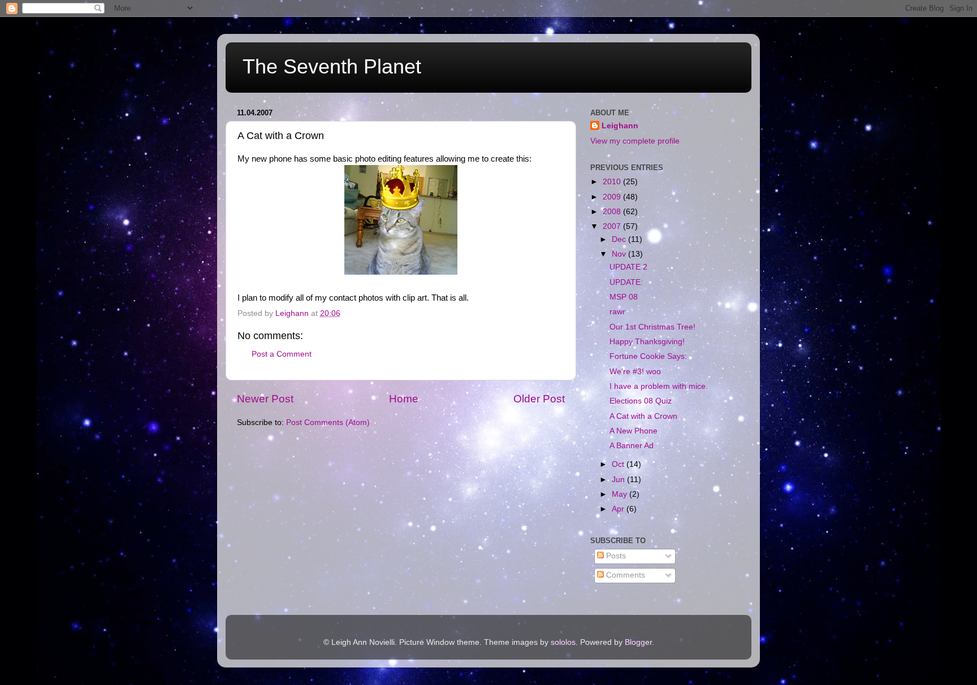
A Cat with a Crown (643, 416)
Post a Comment (282, 354)
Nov (620, 254)
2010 (613, 181)
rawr (617, 311)
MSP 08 (623, 297)
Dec (620, 239)
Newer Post (265, 399)
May (620, 494)
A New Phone (633, 431)
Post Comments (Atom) (328, 422)
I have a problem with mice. (658, 386)
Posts (615, 556)
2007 (613, 226)
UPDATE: (626, 282)
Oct (619, 464)
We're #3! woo (635, 371)
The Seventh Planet (332, 66)
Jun (619, 479)
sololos (563, 642)
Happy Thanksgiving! (647, 341)
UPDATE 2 (628, 267)
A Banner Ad (631, 445)
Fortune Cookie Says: (648, 356)
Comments (624, 575)
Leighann (620, 126)
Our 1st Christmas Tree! (652, 327)
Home (403, 399)
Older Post (539, 399)
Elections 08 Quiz (640, 401)
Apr (619, 509)
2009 (613, 197)
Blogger (638, 642)
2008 (613, 211)
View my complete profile (635, 141)
